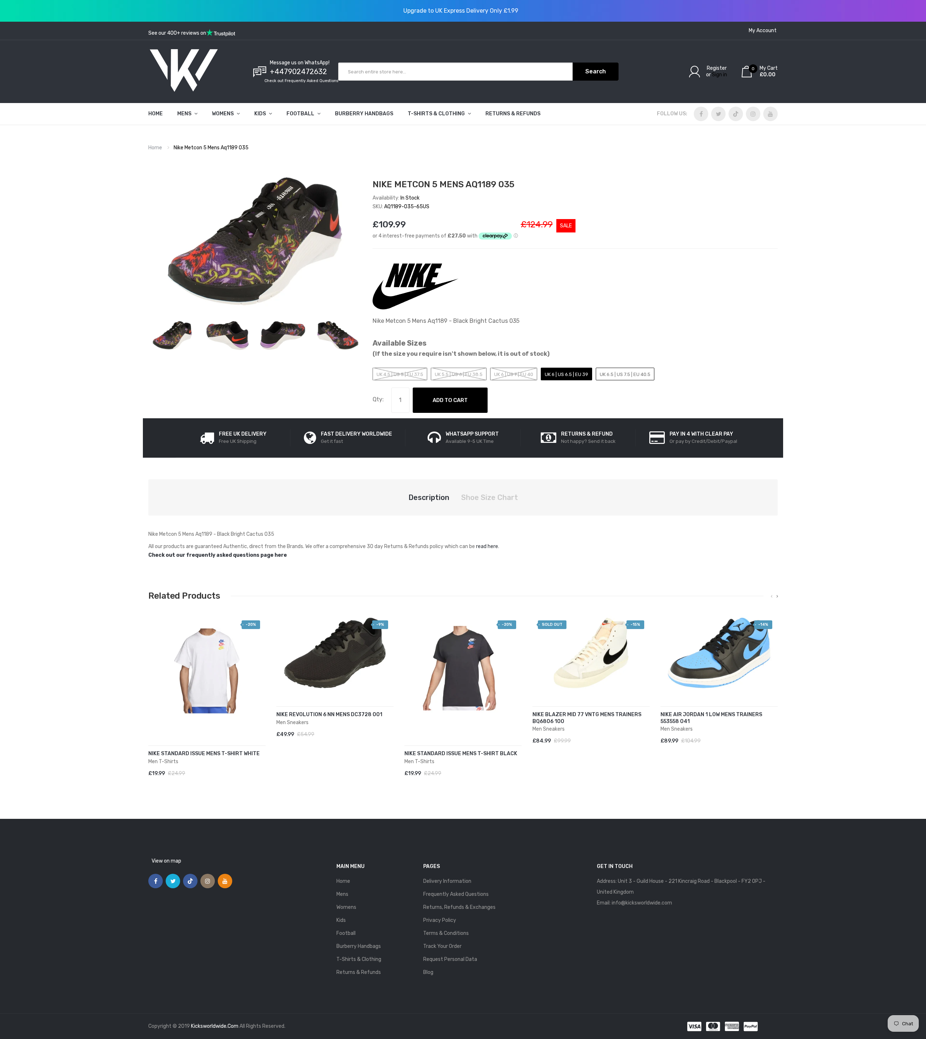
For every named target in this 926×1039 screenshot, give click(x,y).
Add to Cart (450, 400)
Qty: (378, 399)
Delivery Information (447, 881)
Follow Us (671, 114)
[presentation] (772, 596)
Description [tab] (428, 497)
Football (346, 933)
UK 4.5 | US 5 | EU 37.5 (400, 374)
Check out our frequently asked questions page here (217, 555)
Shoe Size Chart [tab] (489, 497)
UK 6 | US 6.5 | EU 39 (566, 374)
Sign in (719, 75)
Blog (428, 972)
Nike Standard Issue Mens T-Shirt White (204, 754)
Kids (341, 920)
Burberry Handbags (358, 946)
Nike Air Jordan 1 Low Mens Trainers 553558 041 (711, 717)
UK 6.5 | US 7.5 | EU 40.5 (625, 374)
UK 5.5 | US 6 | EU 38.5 (459, 374)
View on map (166, 861)
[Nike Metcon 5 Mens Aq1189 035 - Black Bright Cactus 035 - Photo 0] (172, 335)
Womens (346, 907)
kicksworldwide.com (214, 1026)
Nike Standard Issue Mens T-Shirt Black (460, 754)
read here (487, 546)
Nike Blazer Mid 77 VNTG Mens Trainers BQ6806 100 (586, 717)
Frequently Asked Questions (456, 894)
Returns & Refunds (358, 972)
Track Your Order (442, 946)
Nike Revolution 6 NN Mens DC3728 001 (329, 714)
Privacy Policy (439, 920)
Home (155, 148)
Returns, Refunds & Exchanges (459, 907)
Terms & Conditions (446, 933)
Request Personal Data (450, 959)
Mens (342, 894)
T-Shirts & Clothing (358, 959)
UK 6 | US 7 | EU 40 (513, 374)
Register (717, 68)
